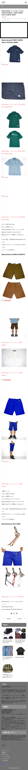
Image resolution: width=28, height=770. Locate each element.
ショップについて (5, 758)
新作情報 (4, 752)
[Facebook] (2, 763)
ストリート (9, 18)
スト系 (24, 18)
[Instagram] (7, 763)
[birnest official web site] (3, 2)
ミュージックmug (5, 756)
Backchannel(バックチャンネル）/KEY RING (13, 596)
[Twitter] (5, 763)
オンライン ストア (5, 750)
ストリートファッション (17, 18)
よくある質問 (4, 760)
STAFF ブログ (5, 754)
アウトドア (4, 18)
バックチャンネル (5, 20)
